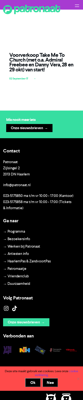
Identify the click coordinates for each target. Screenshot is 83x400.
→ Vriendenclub (16, 276)
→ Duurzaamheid (16, 283)
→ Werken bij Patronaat (21, 246)
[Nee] (78, 379)
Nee (50, 382)
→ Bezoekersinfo (16, 238)
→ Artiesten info (16, 253)
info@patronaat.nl (17, 185)
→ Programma (14, 231)
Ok (33, 382)
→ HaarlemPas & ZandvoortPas (27, 261)
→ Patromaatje (14, 268)
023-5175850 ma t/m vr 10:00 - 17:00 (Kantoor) (38, 195)
